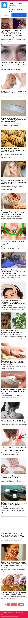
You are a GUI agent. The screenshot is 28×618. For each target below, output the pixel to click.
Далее (21, 604)
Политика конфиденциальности (9, 616)
